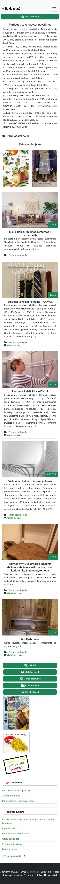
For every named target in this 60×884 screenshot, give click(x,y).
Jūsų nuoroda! (14, 856)
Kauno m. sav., (13, 345)
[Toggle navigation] (54, 9)
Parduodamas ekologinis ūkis (17, 790)
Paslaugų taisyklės (12, 875)
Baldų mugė (12, 8)
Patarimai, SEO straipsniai (15, 833)
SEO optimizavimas (12, 844)
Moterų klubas (9, 849)
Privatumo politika (33, 875)
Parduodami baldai (18, 255)
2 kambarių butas (11, 796)
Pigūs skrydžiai (9, 828)
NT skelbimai (15, 783)
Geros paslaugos (10, 839)
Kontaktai (51, 875)
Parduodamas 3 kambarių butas (18, 801)
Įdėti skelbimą (31, 17)
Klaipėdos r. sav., (14, 593)
